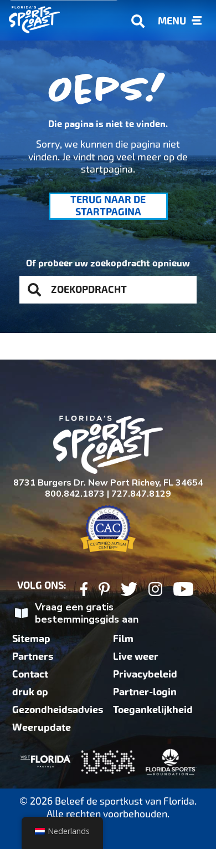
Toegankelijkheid (153, 710)
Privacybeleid (145, 674)
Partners (32, 656)
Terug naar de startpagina (108, 206)
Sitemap (31, 639)
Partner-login (145, 692)
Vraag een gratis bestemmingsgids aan (86, 613)
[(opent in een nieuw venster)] (84, 590)
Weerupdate (41, 727)
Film (123, 639)
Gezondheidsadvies (57, 710)
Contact (30, 674)
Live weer (135, 656)
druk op (30, 692)
